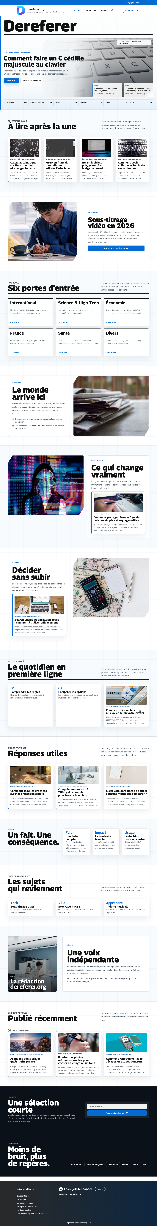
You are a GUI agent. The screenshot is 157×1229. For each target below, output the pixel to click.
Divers (144, 1164)
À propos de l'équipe (25, 1203)
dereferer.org (35, 9)
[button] (112, 10)
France (125, 1164)
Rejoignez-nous (133, 2)
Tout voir (100, 1189)
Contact (103, 10)
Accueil (77, 10)
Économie (113, 1164)
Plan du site (21, 1199)
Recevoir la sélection (115, 1113)
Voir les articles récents (114, 248)
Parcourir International (32, 80)
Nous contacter (23, 1196)
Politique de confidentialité (28, 1206)
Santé (135, 1164)
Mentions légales (24, 1210)
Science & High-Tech (96, 1164)
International (90, 10)
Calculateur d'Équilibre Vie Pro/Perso (32, 1213)
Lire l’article (11, 80)
